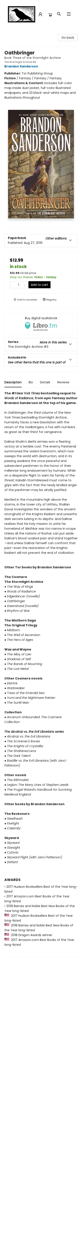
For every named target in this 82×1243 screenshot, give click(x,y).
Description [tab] (13, 382)
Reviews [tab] (63, 382)
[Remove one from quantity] (13, 284)
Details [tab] (45, 382)
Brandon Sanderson (21, 66)
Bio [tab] (31, 382)
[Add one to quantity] (24, 284)
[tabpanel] (41, 674)
